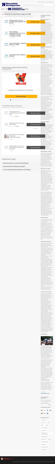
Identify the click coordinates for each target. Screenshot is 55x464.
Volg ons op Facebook (41, 1)
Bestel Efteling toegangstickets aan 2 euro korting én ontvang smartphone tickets (17, 34)
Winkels (8, 9)
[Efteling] (3, 14)
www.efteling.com (45, 393)
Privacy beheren (16, 461)
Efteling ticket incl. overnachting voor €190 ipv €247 (17, 113)
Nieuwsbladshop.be (49, 1)
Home (2, 9)
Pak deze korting (35, 22)
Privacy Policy (23, 461)
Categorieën (16, 9)
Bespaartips (25, 9)
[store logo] (11, 4)
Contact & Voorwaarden (48, 461)
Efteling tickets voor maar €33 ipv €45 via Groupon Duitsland (16, 147)
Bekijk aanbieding (21, 96)
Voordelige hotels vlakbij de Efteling (17, 55)
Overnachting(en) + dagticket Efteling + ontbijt (17, 43)
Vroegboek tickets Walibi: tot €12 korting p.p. (20, 90)
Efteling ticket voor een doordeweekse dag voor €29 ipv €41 (17, 21)
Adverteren (40, 461)
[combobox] (38, 4)
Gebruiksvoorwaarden (32, 461)
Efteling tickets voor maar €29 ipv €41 (16, 123)
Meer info (35, 128)
